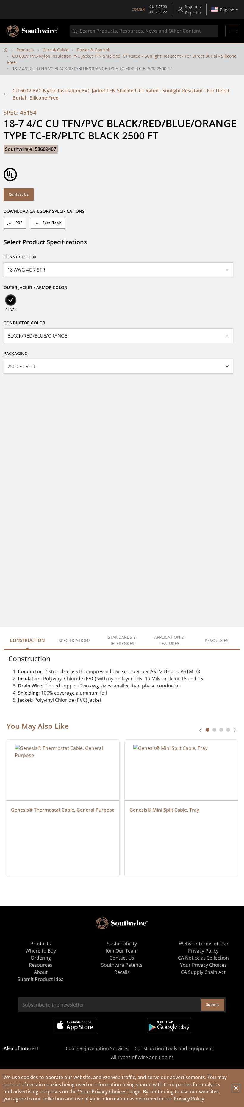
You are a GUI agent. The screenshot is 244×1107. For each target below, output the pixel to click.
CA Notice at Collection (203, 958)
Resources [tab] (217, 640)
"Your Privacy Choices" (103, 1091)
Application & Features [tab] (169, 640)
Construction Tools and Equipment (173, 1048)
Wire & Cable (55, 50)
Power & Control (93, 50)
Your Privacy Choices (203, 965)
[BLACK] (11, 300)
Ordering (41, 958)
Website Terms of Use (203, 943)
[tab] (207, 730)
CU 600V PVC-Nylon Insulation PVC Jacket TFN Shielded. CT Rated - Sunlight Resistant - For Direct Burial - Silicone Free (120, 94)
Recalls (122, 972)
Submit (212, 1004)
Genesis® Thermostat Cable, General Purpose (63, 810)
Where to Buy (41, 950)
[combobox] (144, 31)
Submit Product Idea (41, 979)
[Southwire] (33, 31)
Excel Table (52, 222)
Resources (40, 965)
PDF (18, 222)
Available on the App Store (75, 1025)
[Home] (6, 50)
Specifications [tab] (75, 640)
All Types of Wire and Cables (142, 1057)
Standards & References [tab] (122, 640)
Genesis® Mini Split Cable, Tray (164, 810)
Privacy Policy (189, 1098)
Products (25, 50)
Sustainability (122, 943)
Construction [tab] (27, 640)
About (41, 972)
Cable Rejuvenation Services (97, 1048)
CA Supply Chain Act (203, 972)
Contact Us (19, 194)
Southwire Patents (122, 965)
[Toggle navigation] (232, 31)
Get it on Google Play (169, 1025)
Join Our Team (122, 950)
